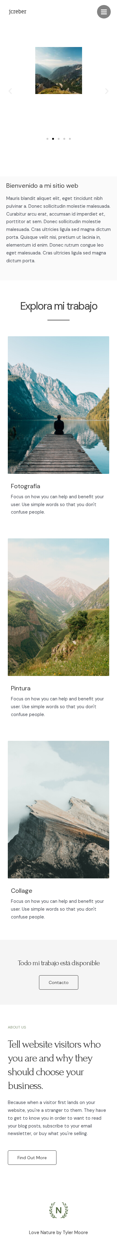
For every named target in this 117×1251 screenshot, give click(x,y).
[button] (10, 91)
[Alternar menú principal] (104, 12)
